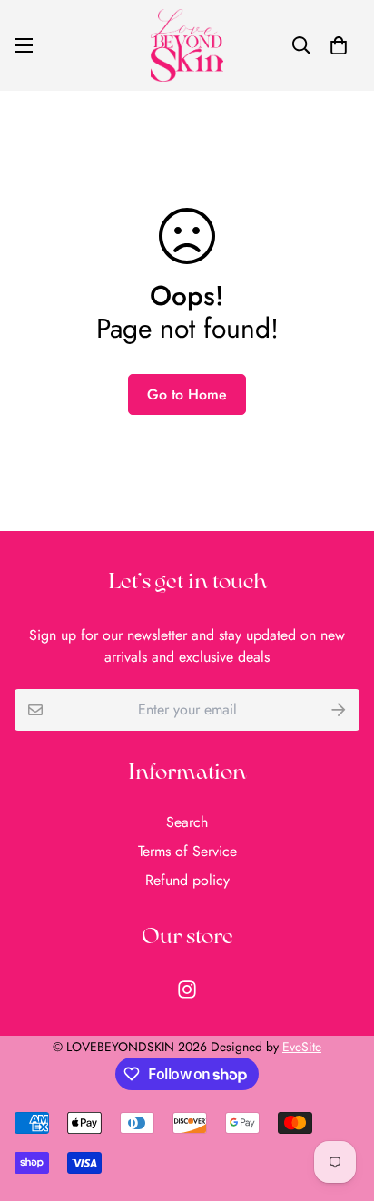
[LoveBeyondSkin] (187, 45)
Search (187, 822)
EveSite (301, 1047)
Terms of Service (187, 851)
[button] (338, 45)
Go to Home (187, 394)
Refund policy (187, 880)
